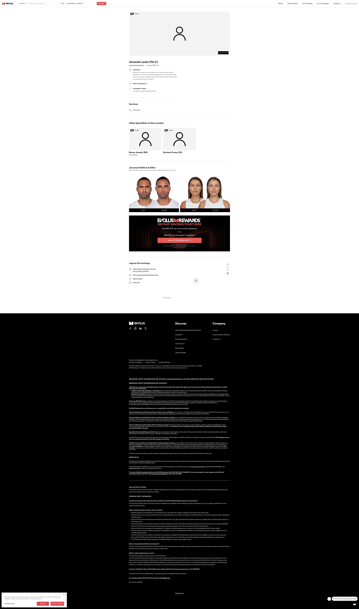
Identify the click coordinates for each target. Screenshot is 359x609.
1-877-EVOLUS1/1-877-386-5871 (180, 472)
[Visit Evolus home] (8, 3)
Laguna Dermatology (136, 65)
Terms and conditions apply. (179, 244)
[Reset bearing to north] (227, 269)
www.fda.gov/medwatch (159, 474)
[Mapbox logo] (167, 298)
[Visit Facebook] (130, 328)
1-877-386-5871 (194, 569)
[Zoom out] (227, 267)
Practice (21, 3)
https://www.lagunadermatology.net (145, 275)
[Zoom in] (227, 264)
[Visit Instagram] (135, 328)
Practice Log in (351, 3)
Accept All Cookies (57, 603)
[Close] (64, 594)
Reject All (43, 603)
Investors (337, 3)
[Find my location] (227, 273)
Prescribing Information (197, 466)
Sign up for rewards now (178, 240)
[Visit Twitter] (145, 328)
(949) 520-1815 (137, 279)
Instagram (136, 282)
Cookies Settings (164, 362)
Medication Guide (134, 468)
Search (101, 3)
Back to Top (179, 593)
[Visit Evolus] (137, 323)
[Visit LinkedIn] (140, 328)
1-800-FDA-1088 (176, 474)
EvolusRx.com (165, 578)
